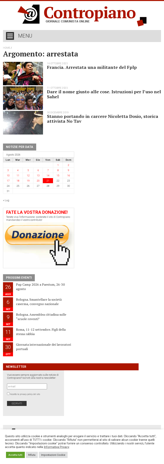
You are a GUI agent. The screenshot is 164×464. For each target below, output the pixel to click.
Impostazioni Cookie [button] (53, 454)
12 (28, 175)
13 (38, 175)
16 (68, 175)
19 (28, 180)
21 (47, 180)
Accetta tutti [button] (15, 454)
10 (8, 175)
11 (17, 175)
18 (17, 180)
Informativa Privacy (56, 447)
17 (8, 180)
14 (47, 175)
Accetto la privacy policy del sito (25, 394)
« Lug (6, 200)
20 (38, 180)
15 (57, 175)
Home (6, 47)
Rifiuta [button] (31, 454)
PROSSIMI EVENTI (19, 277)
